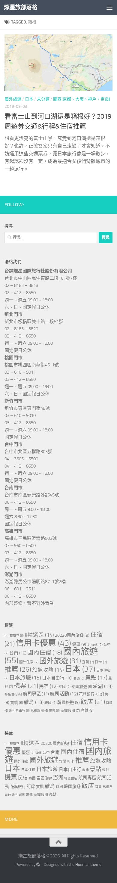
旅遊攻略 (48, 670)
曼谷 (105, 770)
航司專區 (36, 694)
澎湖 (102, 686)
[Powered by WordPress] (38, 864)
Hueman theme (88, 864)
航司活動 (64, 694)
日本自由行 (57, 678)
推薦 (17, 669)
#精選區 (39, 635)
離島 (34, 702)
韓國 (50, 703)
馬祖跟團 (39, 711)
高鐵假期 (70, 710)
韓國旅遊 (68, 702)
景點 (96, 677)
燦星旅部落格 (20, 7)
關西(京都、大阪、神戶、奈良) (81, 99)
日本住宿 (28, 770)
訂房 (31, 786)
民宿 (48, 686)
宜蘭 (88, 662)
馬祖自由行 (19, 711)
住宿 (76, 742)
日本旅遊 (25, 677)
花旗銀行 (89, 694)
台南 (17, 653)
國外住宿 (28, 662)
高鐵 (54, 711)
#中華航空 (14, 636)
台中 (46, 753)
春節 (79, 678)
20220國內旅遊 (72, 635)
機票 (26, 685)
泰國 (64, 687)
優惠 (79, 644)
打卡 (101, 662)
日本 (29, 99)
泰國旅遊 (81, 686)
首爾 (98, 787)
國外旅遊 (12, 99)
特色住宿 (13, 694)
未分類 (43, 99)
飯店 (93, 701)
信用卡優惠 (43, 643)
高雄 (87, 710)
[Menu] (109, 7)
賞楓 (16, 702)
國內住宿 (44, 652)
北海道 (95, 644)
